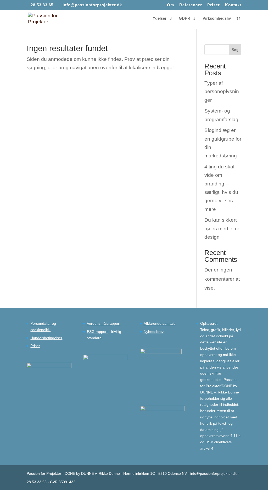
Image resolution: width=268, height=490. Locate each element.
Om (170, 5)
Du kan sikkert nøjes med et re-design (222, 228)
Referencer (190, 5)
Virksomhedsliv (217, 18)
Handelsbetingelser (46, 338)
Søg (235, 49)
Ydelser (159, 18)
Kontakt (233, 5)
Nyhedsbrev (154, 331)
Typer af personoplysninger (221, 91)
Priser (213, 5)
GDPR (184, 18)
